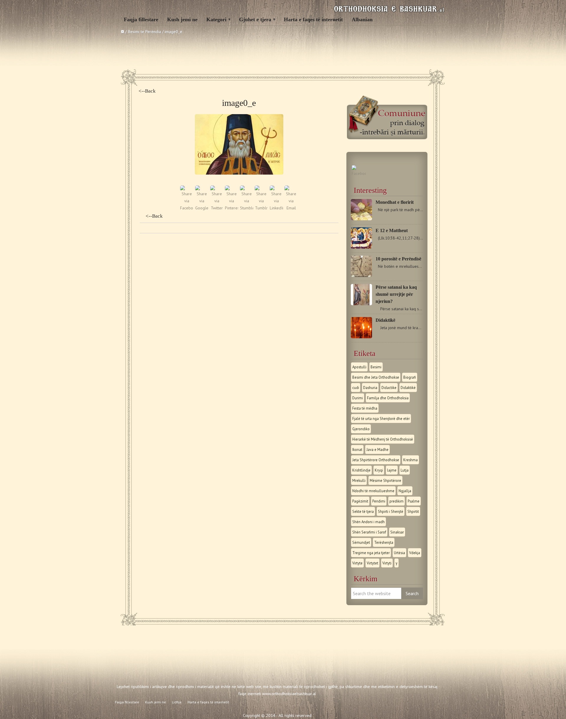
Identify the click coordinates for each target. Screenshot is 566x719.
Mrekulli (359, 480)
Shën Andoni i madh (368, 521)
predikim (396, 501)
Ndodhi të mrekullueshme (373, 490)
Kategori (216, 19)
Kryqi (379, 470)
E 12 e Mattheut (392, 230)
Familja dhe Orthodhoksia (388, 397)
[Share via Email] (291, 208)
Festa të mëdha (364, 408)
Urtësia (399, 552)
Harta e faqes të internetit (313, 19)
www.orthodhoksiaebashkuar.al (289, 693)
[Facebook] (359, 173)
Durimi (357, 397)
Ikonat (357, 449)
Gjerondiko (361, 428)
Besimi (376, 367)
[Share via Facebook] (186, 208)
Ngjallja (405, 490)
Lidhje (177, 702)
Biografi (409, 377)
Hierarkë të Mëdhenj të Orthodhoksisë (382, 439)
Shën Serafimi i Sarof (369, 532)
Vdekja (414, 552)
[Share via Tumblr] (261, 208)
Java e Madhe (377, 449)
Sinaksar (397, 532)
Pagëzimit (360, 501)
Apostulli (359, 367)
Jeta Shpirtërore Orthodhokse (375, 459)
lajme (391, 470)
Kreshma (410, 459)
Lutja (405, 470)
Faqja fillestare (141, 19)
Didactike (388, 387)
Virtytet (372, 563)
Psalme (413, 501)
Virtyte (357, 563)
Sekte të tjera (363, 511)
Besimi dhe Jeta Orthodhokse (375, 377)
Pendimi (378, 501)
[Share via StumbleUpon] (246, 208)
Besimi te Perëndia (144, 31)
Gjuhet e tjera (255, 19)
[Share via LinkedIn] (276, 208)
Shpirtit (413, 511)
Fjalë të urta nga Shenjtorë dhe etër (381, 418)
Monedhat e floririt (395, 202)
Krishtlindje (361, 470)
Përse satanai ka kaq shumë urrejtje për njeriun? (396, 294)
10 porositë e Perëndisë (398, 258)
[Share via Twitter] (216, 208)
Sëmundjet (361, 542)
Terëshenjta (383, 542)
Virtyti (386, 563)
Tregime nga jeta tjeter (371, 552)
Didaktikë (385, 320)
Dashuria (370, 387)
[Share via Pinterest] (231, 208)
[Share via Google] (201, 208)
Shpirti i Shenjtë (390, 511)
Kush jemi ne (182, 19)
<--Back (147, 91)
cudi (355, 387)
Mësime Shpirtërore (385, 480)
